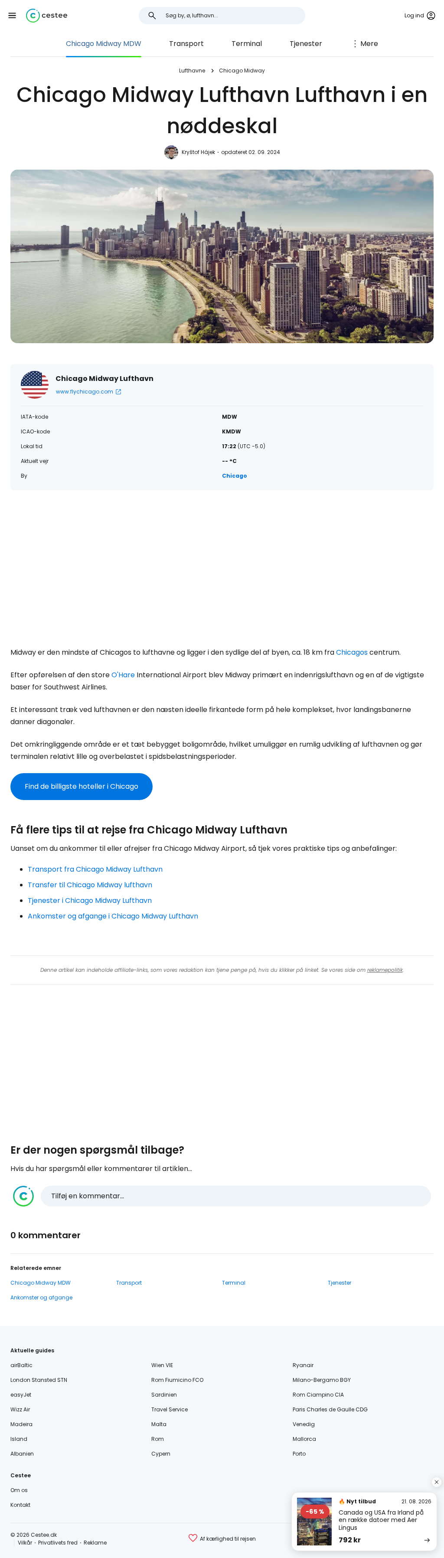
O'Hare (123, 675)
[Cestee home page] (46, 16)
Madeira (21, 1424)
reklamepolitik (385, 970)
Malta (158, 1424)
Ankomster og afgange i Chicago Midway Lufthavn (113, 916)
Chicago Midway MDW (103, 44)
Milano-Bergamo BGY (322, 1380)
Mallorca (304, 1439)
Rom (157, 1439)
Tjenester (306, 44)
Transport (186, 44)
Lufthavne (192, 70)
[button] (12, 16)
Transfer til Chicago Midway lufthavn (90, 885)
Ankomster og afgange (41, 1297)
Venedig (304, 1424)
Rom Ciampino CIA (318, 1394)
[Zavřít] (436, 1482)
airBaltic (21, 1365)
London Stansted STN (38, 1380)
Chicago (234, 475)
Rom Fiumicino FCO (177, 1380)
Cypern (160, 1453)
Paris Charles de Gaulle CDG (330, 1409)
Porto (299, 1453)
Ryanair (303, 1365)
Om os (19, 1490)
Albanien (22, 1453)
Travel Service (169, 1409)
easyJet (20, 1394)
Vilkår (25, 1542)
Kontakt (20, 1505)
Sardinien (164, 1394)
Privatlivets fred (58, 1542)
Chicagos (352, 652)
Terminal (247, 44)
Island (18, 1439)
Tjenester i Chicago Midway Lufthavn (90, 900)
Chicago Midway (242, 70)
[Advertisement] (222, 572)
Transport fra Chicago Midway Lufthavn (95, 869)
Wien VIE (162, 1365)
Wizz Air (20, 1409)
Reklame (95, 1542)
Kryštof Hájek (198, 152)
